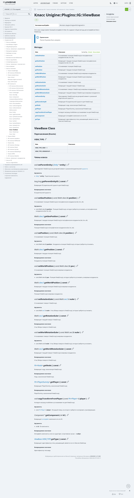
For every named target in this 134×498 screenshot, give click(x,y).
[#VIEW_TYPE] (46, 139)
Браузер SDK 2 (8, 27)
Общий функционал (11, 46)
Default (90, 52)
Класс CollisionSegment (15, 105)
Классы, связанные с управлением (15, 49)
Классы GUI (9, 55)
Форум (36, 3)
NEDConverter (13, 110)
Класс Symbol (13, 121)
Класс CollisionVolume (15, 108)
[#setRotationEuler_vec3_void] (78, 299)
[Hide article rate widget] (129, 490)
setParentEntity (40, 96)
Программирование (10, 38)
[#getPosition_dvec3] (64, 249)
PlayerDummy (43, 382)
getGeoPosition (40, 61)
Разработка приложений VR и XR (13, 164)
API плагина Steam (13, 147)
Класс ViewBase (13, 129)
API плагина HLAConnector (16, 88)
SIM (36, 20)
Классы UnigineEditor (12, 162)
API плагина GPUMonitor (14, 73)
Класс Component (14, 97)
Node (40, 365)
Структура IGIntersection (15, 101)
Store (71, 3)
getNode (37, 105)
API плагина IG (12, 84)
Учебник (55, 3)
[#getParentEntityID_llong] (67, 181)
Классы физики (10, 66)
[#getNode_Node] (60, 365)
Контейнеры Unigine (11, 44)
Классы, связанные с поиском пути (15, 64)
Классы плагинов (11, 68)
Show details (96, 52)
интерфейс (45, 419)
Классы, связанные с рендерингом (15, 158)
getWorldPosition (40, 77)
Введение (7, 18)
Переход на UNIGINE (10, 20)
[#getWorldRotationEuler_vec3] (73, 349)
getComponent (39, 116)
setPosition (38, 66)
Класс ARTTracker (12, 81)
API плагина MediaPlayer (14, 151)
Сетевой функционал (12, 62)
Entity (56, 164)
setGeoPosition (40, 55)
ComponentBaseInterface (16, 99)
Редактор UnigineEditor (11, 29)
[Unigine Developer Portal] (9, 3)
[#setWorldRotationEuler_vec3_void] (83, 332)
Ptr (35, 365)
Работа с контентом (10, 167)
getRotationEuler (40, 86)
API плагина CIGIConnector (16, 90)
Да (115, 494)
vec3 (66, 299)
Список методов (110, 19)
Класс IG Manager (14, 92)
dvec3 (41, 216)
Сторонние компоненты (11, 175)
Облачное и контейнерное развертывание (16, 169)
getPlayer (38, 109)
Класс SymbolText (14, 127)
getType (37, 119)
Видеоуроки (8, 22)
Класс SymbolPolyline (15, 123)
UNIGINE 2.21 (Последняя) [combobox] (12, 9)
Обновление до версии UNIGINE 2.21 (14, 171)
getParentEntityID (40, 102)
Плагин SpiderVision (13, 75)
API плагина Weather (13, 156)
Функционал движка (11, 51)
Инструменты (8, 31)
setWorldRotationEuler (42, 89)
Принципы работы (10, 25)
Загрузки (63, 3)
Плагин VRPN (11, 153)
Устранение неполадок (11, 173)
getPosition (38, 70)
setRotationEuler (40, 82)
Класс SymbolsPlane (14, 119)
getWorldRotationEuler (42, 93)
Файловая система (11, 53)
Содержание (8, 178)
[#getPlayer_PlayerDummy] (68, 382)
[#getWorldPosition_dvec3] (69, 282)
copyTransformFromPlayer (43, 112)
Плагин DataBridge (13, 70)
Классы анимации (11, 42)
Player (74, 398)
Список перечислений (112, 17)
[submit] (29, 14)
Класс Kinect (11, 77)
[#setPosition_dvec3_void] (76, 233)
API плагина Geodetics (14, 138)
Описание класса (111, 21)
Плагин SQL (11, 143)
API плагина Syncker (13, 149)
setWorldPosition (40, 73)
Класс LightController (15, 114)
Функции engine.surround (15, 79)
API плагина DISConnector (16, 86)
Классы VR (9, 160)
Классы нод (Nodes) (11, 60)
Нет (122, 494)
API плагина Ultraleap (13, 145)
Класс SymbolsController (15, 116)
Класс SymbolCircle (14, 125)
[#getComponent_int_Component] (68, 415)
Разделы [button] (110, 14)
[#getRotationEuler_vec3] (68, 316)
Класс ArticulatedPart (15, 103)
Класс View (12, 134)
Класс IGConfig (13, 94)
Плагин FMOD (11, 136)
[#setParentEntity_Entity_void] (68, 165)
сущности (85, 169)
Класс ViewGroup (13, 132)
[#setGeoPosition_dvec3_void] (79, 198)
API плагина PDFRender (14, 140)
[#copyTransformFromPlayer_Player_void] (89, 398)
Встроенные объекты (10, 33)
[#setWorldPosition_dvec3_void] (77, 266)
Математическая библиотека (14, 57)
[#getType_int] (67, 439)
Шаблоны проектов (10, 35)
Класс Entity (12, 112)
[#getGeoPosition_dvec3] (67, 216)
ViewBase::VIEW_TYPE (42, 439)
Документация (45, 3)
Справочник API (9, 40)
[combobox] (115, 3)
